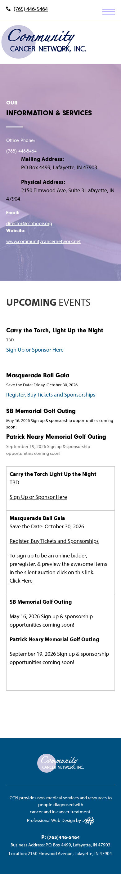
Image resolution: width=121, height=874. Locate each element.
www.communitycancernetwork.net (43, 241)
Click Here (21, 580)
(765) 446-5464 (31, 9)
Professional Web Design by (54, 820)
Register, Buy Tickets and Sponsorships (50, 394)
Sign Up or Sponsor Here (35, 349)
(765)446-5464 (63, 837)
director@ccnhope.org (29, 223)
